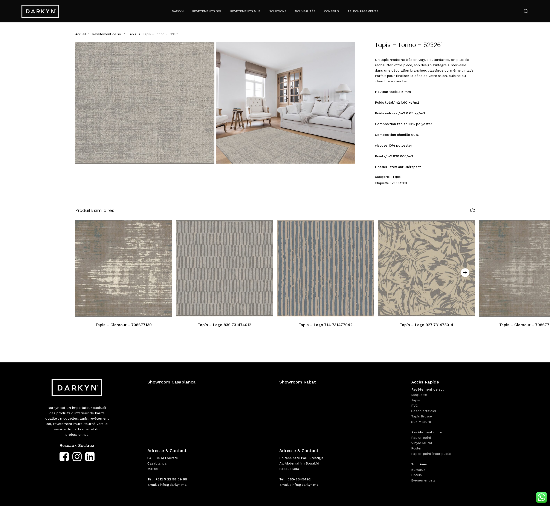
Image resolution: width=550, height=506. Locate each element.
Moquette (419, 395)
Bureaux (418, 470)
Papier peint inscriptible (431, 454)
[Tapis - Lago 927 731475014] (426, 268)
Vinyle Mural (422, 443)
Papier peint (421, 437)
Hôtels (416, 475)
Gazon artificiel (423, 411)
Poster (416, 448)
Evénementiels (423, 480)
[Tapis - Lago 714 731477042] (325, 268)
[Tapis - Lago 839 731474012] (224, 268)
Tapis (132, 34)
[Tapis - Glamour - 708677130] (123, 268)
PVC (414, 405)
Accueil (80, 34)
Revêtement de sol (107, 34)
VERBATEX (399, 183)
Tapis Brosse (422, 416)
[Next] (465, 272)
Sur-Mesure (421, 422)
